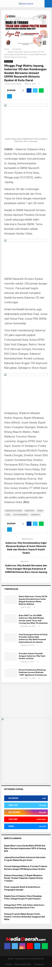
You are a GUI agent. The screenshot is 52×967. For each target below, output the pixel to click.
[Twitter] (15, 946)
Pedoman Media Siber (22, 964)
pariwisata (35, 514)
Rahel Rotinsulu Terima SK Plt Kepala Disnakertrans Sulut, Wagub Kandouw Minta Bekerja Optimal (33, 600)
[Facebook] (7, 946)
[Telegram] (37, 946)
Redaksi (9, 964)
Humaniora (8, 61)
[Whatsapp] (45, 946)
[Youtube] (30, 946)
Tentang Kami (39, 964)
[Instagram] (22, 946)
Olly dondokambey (20, 514)
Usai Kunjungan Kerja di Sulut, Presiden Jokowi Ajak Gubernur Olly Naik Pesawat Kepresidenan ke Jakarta (33, 638)
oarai (8, 514)
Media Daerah (16, 84)
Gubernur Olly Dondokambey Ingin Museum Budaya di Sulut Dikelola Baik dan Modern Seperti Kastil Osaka (26, 547)
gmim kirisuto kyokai (14, 510)
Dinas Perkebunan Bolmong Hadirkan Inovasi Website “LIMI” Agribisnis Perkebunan (33, 672)
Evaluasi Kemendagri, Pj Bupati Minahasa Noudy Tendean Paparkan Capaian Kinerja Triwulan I (23, 878)
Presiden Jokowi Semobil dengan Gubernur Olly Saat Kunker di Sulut (32, 655)
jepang (40, 510)
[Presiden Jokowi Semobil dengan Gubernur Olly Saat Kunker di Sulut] (10, 656)
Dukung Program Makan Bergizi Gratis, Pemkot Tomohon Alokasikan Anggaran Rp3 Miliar (24, 916)
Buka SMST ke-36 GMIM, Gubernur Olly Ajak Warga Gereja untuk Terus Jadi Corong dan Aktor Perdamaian (33, 619)
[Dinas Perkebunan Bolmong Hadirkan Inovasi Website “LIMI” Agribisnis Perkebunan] (10, 673)
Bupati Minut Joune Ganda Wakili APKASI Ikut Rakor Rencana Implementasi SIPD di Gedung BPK (25, 848)
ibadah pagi (29, 510)
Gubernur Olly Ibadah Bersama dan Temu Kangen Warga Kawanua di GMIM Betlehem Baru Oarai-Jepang (26, 568)
